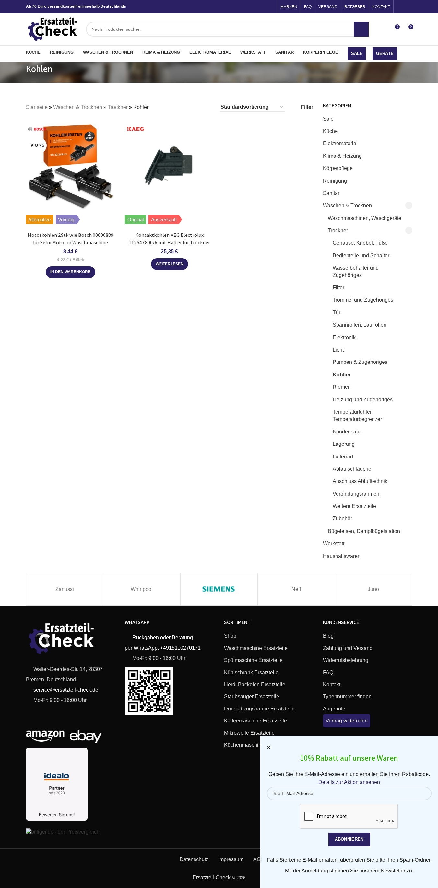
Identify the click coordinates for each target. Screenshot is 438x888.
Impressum (230, 859)
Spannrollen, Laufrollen (359, 325)
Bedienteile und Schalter (361, 255)
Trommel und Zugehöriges (363, 300)
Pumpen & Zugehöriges (360, 362)
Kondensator (347, 431)
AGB (258, 859)
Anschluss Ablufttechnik (360, 481)
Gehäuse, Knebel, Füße (360, 243)
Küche (330, 131)
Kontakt (331, 684)
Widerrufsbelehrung (345, 660)
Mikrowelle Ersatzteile (249, 733)
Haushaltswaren (342, 556)
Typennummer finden (347, 696)
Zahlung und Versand (348, 648)
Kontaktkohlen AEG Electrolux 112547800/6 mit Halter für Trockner (169, 239)
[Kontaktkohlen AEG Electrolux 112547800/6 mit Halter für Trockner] (169, 166)
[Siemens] (219, 589)
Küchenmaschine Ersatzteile (257, 745)
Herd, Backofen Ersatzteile (254, 684)
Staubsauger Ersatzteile (251, 696)
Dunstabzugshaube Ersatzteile (259, 708)
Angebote (334, 708)
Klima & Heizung (342, 156)
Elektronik (344, 337)
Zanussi (64, 589)
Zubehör (342, 518)
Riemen (342, 387)
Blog (328, 636)
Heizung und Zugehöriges (363, 399)
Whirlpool (142, 589)
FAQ (328, 672)
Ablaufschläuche (352, 469)
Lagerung (344, 444)
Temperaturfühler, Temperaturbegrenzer (357, 415)
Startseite (37, 107)
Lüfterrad (343, 456)
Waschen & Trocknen (77, 107)
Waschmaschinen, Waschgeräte (364, 218)
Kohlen (341, 374)
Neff (296, 589)
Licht (338, 349)
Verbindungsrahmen (356, 494)
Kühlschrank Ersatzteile (251, 672)
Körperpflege (338, 168)
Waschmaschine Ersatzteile (256, 648)
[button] (70, 272)
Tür (336, 312)
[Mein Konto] (382, 29)
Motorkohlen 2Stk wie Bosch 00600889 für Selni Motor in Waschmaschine (70, 239)
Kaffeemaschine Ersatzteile (255, 720)
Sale (328, 118)
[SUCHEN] (361, 29)
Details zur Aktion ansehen (349, 782)
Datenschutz (194, 859)
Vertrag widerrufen (347, 720)
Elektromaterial (340, 143)
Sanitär (331, 193)
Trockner (118, 107)
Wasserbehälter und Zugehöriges (356, 271)
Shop (230, 636)
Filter (338, 287)
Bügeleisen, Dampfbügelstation (364, 531)
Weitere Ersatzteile (354, 506)
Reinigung (335, 181)
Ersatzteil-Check (212, 877)
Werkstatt (333, 543)
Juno (373, 589)
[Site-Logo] (53, 28)
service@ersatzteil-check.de (65, 690)
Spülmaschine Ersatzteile (253, 660)
